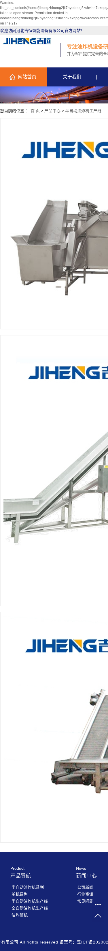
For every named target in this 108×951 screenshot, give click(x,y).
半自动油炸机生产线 (83, 110)
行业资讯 (85, 894)
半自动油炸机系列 (28, 887)
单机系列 (20, 894)
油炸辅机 (20, 915)
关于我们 (72, 76)
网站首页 (27, 76)
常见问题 (85, 901)
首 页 (35, 110)
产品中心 (52, 110)
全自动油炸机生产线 (30, 908)
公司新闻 (85, 887)
